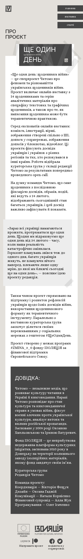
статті (70, 24)
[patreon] (35, 542)
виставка (70, 16)
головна (70, 8)
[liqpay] (25, 541)
